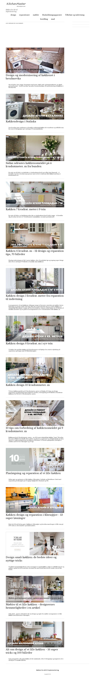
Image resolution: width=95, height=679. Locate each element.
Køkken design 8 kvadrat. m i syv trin (29, 343)
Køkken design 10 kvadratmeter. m (28, 384)
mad (53, 19)
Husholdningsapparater (52, 15)
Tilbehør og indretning (74, 15)
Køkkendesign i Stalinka (21, 121)
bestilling (44, 19)
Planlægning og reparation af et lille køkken (33, 473)
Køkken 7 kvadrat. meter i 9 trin (26, 209)
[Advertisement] (35, 33)
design (13, 15)
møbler (36, 15)
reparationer (24, 15)
